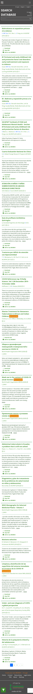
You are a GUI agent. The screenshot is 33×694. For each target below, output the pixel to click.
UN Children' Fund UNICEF (10, 191)
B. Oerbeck (5, 542)
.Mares (4, 132)
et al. (22, 33)
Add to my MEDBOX (9, 52)
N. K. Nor (11, 33)
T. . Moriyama (6, 257)
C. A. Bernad (23, 645)
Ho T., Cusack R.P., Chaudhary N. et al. (13, 608)
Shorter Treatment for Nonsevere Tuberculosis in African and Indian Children (15, 313)
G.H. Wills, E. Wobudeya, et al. (18, 319)
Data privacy (18, 675)
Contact (10, 675)
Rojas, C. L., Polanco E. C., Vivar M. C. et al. (14, 449)
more (20, 87)
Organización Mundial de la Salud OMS (13, 573)
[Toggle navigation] (30, 2)
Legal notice (27, 675)
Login (17, 7)
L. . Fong (17, 33)
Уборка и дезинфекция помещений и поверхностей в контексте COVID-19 (14, 346)
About (15, 677)
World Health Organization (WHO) (12, 382)
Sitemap (21, 677)
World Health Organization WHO (12, 351)
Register (23, 7)
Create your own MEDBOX (13, 673)
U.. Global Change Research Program (13, 154)
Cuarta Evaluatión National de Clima (16, 152)
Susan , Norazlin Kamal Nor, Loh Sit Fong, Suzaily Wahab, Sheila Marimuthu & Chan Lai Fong (16, 69)
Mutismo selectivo (9, 539)
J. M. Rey (4, 645)
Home (4, 675)
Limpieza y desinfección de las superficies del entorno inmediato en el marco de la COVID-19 (15, 566)
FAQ (10, 677)
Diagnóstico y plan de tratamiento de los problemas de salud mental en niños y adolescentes (15, 480)
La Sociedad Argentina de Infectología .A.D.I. (15, 223)
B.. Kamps (13, 286)
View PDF (7, 50)
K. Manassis (12, 542)
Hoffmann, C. (6, 286)
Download (7, 48)
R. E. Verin (22, 257)
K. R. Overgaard (21, 542)
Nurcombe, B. (6, 486)
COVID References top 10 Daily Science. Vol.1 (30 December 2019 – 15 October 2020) (15, 281)
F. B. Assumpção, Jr (13, 645)
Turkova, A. (5, 319)
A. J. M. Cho (14, 257)
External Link (8, 337)
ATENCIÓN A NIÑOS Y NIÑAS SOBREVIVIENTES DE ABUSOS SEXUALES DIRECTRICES (13, 185)
